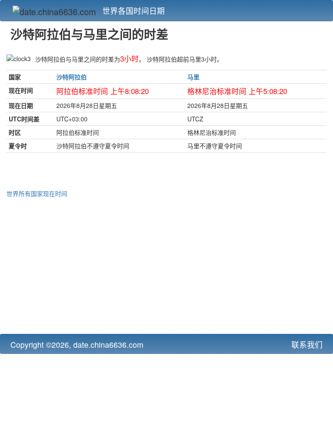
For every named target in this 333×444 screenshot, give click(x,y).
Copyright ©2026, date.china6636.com (77, 344)
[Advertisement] (166, 264)
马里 (193, 76)
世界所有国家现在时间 (37, 193)
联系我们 (307, 344)
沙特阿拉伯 (71, 76)
